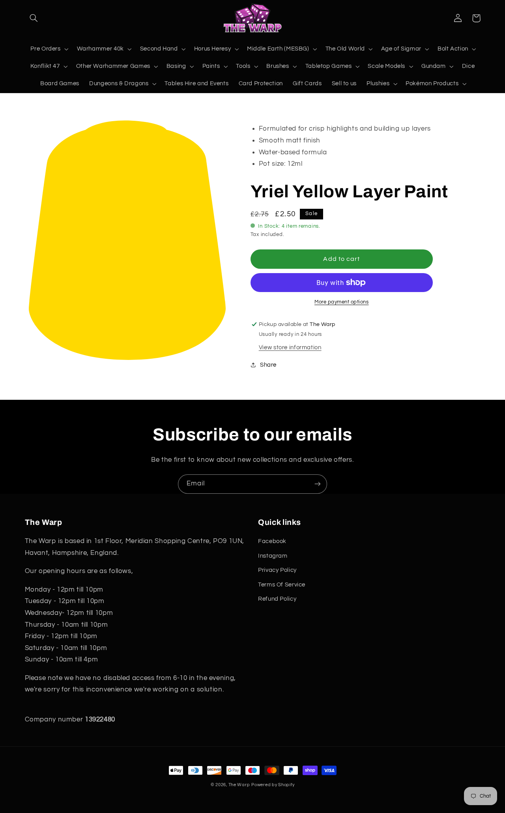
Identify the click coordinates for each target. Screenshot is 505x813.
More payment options (341, 302)
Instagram (273, 556)
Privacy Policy (277, 570)
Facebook (272, 541)
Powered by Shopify (272, 785)
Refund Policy (277, 599)
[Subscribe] (318, 484)
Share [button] (268, 365)
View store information (290, 347)
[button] (34, 18)
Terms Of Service (281, 585)
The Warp (239, 785)
